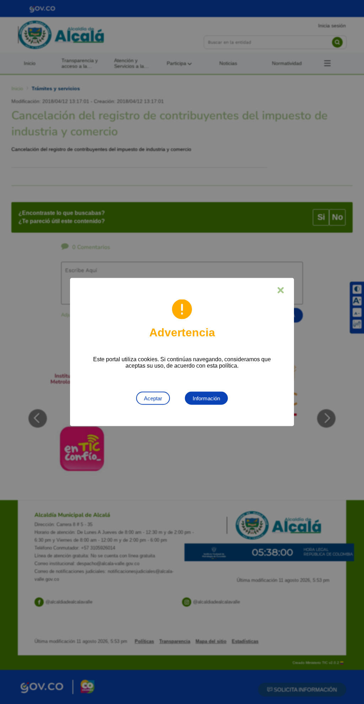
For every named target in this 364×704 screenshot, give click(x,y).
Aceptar (153, 398)
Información (206, 398)
